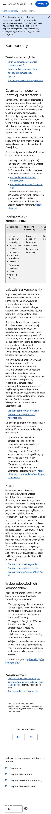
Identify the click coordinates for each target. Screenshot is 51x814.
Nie (31, 737)
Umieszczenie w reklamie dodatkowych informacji (25, 760)
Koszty (11, 76)
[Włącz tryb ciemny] (26, 808)
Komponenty (15, 768)
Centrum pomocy (10, 11)
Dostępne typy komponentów (22, 69)
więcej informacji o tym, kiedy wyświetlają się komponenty (26, 474)
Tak (18, 737)
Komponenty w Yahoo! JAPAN (22, 786)
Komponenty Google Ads (21, 774)
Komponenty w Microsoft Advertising (26, 780)
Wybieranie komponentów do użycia (24, 678)
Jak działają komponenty (20, 73)
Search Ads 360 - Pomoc (19, 3)
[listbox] (14, 808)
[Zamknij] (48, 17)
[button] (4, 4)
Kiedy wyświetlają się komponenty (23, 691)
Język (9, 805)
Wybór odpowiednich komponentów (25, 80)
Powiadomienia (28, 11)
